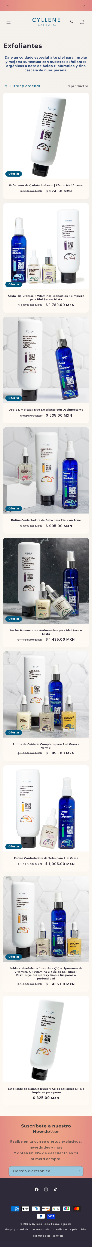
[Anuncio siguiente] (84, 5)
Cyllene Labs (41, 1224)
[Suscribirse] (78, 1171)
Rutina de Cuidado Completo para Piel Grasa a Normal (46, 746)
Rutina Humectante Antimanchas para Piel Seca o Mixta (46, 632)
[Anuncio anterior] (8, 5)
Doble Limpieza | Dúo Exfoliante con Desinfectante (46, 409)
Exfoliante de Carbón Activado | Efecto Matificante (46, 185)
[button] (8, 21)
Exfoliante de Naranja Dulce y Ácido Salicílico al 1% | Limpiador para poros (46, 1090)
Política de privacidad (72, 1229)
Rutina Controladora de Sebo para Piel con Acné (46, 520)
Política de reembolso (35, 1229)
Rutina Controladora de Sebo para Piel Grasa (46, 858)
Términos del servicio (48, 1236)
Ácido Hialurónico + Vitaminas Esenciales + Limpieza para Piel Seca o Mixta (46, 297)
